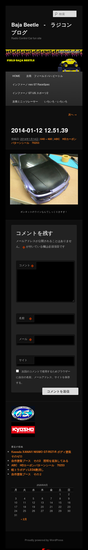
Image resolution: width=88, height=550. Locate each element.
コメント (26, 265)
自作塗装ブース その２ (26, 474)
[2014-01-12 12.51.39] (44, 179)
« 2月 (24, 519)
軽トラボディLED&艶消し (27, 470)
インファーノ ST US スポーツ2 (30, 93)
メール (25, 338)
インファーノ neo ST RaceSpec (31, 84)
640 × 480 (46, 139)
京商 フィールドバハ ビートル (44, 76)
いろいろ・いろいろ (55, 101)
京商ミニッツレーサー (25, 101)
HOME (16, 76)
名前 (25, 318)
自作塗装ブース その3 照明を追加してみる (39, 461)
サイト (23, 360)
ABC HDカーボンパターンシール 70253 (38, 465)
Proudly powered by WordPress (44, 540)
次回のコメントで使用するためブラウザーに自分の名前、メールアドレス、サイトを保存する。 (43, 376)
